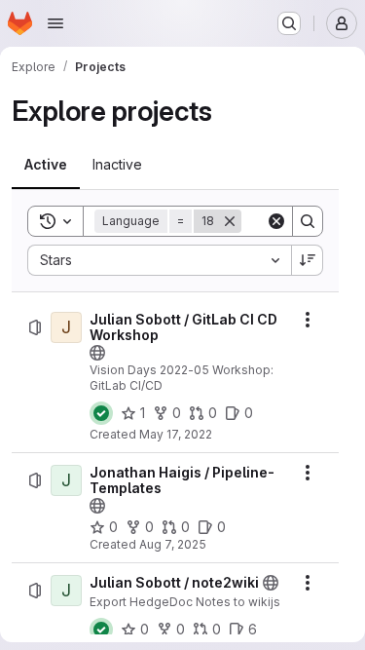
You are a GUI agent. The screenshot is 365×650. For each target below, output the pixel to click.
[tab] (46, 164)
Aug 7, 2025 (172, 544)
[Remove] (229, 221)
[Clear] (276, 221)
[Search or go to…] (289, 23)
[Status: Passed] (101, 413)
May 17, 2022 (175, 434)
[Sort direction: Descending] (307, 260)
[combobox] (159, 260)
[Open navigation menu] (55, 23)
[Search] (307, 221)
